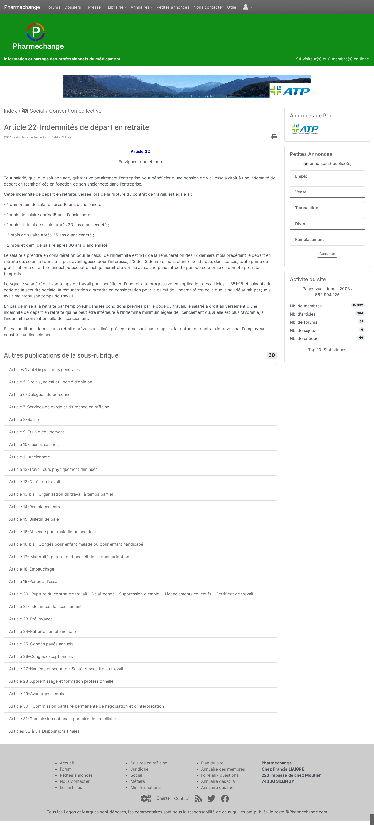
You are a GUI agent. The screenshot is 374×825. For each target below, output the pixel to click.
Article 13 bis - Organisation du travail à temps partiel (61, 494)
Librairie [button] (115, 7)
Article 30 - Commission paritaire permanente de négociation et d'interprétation (86, 706)
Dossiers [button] (72, 7)
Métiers (138, 781)
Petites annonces (172, 7)
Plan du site (212, 762)
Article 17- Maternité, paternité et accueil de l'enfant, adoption (69, 556)
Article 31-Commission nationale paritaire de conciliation (64, 718)
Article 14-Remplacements (34, 506)
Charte (163, 798)
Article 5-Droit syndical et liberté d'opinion (50, 382)
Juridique (139, 769)
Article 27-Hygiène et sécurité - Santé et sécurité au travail (66, 668)
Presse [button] (94, 7)
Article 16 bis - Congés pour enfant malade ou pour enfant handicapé (76, 544)
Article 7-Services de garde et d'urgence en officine (59, 406)
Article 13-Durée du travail (34, 481)
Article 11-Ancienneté (29, 456)
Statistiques (335, 349)
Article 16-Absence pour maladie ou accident (52, 531)
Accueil (67, 762)
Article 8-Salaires (25, 419)
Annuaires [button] (140, 7)
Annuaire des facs (218, 787)
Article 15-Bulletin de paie (34, 519)
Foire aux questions (219, 775)
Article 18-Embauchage (31, 569)
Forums (53, 7)
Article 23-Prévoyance (31, 618)
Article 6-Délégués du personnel (40, 394)
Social (36, 111)
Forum (66, 769)
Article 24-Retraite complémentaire (43, 631)
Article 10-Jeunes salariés (34, 444)
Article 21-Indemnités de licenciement (45, 606)
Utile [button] (231, 7)
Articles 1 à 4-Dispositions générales (44, 369)
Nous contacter (208, 7)
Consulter (327, 253)
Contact (182, 798)
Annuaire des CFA (218, 781)
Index (10, 111)
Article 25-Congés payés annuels (41, 643)
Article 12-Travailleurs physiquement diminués (53, 469)
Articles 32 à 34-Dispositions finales (44, 731)
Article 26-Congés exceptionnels (41, 656)
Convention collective (75, 111)
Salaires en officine (149, 762)
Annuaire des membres (223, 769)
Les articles (71, 787)
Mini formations (146, 787)
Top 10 (314, 349)
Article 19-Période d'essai (34, 581)
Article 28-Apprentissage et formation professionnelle (61, 681)
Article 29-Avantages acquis (36, 693)
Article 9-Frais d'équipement (36, 431)
